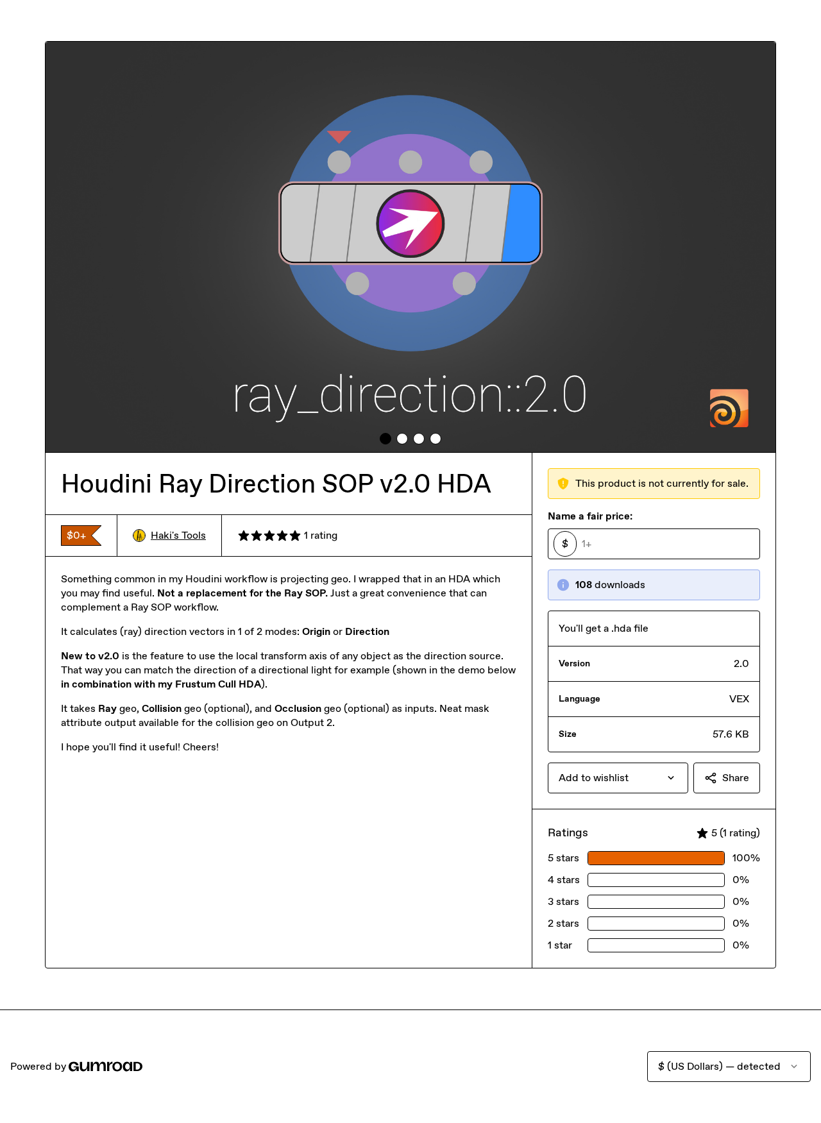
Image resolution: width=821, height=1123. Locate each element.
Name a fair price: (590, 516)
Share (735, 778)
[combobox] (618, 778)
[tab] (385, 438)
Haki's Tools (178, 535)
